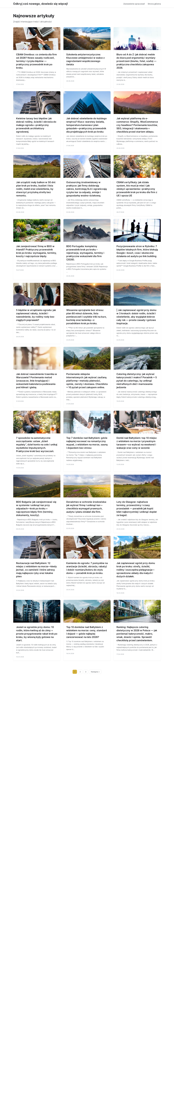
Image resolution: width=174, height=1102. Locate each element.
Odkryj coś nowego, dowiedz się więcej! (40, 3)
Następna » (95, 672)
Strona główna (154, 4)
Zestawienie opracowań (134, 4)
